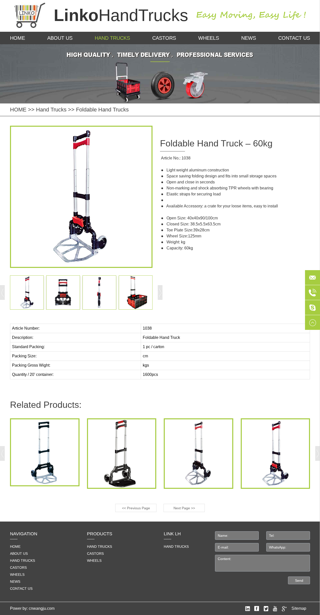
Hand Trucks (112, 38)
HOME (17, 38)
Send (299, 581)
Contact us (294, 38)
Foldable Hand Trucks (102, 109)
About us (59, 38)
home (15, 547)
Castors (164, 38)
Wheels (208, 38)
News (248, 38)
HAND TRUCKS (176, 547)
